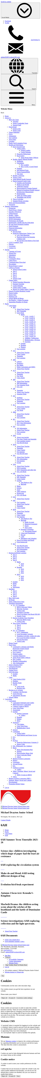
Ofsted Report (13, 213)
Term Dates (12, 139)
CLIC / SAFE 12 (30, 325)
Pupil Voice (12, 645)
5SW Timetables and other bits (26, 470)
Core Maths (20, 724)
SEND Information (15, 219)
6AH (14, 497)
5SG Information (22, 459)
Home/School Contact (16, 266)
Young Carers (17, 177)
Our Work (20, 376)
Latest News (13, 260)
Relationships (21, 194)
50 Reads (12, 600)
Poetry (27, 526)
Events (19, 434)
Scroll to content (6, 2)
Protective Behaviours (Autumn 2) (27, 742)
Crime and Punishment (28, 533)
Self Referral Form (22, 170)
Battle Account (29, 522)
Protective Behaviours (24, 154)
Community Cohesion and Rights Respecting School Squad (23, 647)
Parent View (13, 295)
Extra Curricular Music (24, 755)
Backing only (21, 688)
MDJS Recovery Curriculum (22, 704)
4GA (14, 405)
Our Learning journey (23, 441)
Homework (20, 493)
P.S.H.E (15, 740)
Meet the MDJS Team (24, 620)
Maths (23, 314)
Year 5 (15, 275)
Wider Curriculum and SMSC (26, 367)
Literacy (19, 361)
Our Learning (21, 349)
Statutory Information (11, 206)
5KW (14, 444)
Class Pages (12, 305)
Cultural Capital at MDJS (21, 706)
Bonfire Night (17, 683)
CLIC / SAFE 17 (30, 334)
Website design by (14, 972)
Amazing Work (21, 394)
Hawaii (23, 535)
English (23, 343)
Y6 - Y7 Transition (19, 630)
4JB (14, 388)
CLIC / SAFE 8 (30, 318)
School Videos (13, 697)
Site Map (7, 955)
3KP (14, 307)
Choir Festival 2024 (19, 679)
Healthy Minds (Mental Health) (22, 159)
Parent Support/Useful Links (22, 181)
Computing (16, 731)
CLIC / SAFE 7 (30, 316)
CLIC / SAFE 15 (30, 331)
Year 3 (15, 271)
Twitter (7, 23)
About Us (8, 118)
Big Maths (20, 365)
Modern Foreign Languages (21, 759)
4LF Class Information (24, 423)
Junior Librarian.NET (15, 665)
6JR (14, 473)
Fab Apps (20, 174)
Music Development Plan (25, 749)
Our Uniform (13, 138)
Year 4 (15, 273)
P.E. (14, 739)
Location (11, 141)
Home (7, 116)
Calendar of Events (15, 251)
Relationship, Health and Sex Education (21, 222)
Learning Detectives (19, 656)
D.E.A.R (19, 387)
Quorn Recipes (17, 694)
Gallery (23, 715)
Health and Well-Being (16, 145)
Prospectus (12, 208)
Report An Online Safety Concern (23, 289)
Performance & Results (16, 221)
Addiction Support (22, 186)
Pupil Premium (13, 226)
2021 (22, 565)
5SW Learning (21, 468)
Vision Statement (14, 132)
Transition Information (16, 603)
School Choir (17, 278)
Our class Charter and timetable (26, 439)
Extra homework (22, 542)
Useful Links (21, 611)
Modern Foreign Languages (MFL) (20, 778)
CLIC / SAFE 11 (30, 324)
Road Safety (20, 156)
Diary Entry (28, 527)
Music (15, 748)
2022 (22, 573)
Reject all (4, 998)
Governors (12, 246)
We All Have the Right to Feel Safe (28, 240)
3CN (14, 370)
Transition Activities (23, 612)
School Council (17, 650)
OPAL (15, 777)
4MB (14, 412)
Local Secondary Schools (25, 634)
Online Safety (21, 148)
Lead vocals (20, 686)
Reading (23, 345)
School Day (12, 253)
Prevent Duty (17, 231)
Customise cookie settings (24, 998)
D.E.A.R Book (21, 472)
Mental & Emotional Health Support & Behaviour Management (28, 191)
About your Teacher (23, 392)
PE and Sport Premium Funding (19, 224)
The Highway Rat (26, 482)
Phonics (23, 347)
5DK (14, 435)
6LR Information (22, 549)
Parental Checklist (18, 284)
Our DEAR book (22, 453)
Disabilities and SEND (24, 197)
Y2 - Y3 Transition (19, 605)
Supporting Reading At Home (18, 302)
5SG (14, 455)
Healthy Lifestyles (18, 175)
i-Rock (19, 757)
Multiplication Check (23, 728)
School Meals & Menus (16, 298)
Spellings (19, 398)
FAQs (11, 134)
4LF (14, 419)
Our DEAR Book (22, 443)
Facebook (8, 21)
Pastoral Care (13, 296)
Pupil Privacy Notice (15, 210)
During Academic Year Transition (23, 618)
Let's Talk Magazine (23, 235)
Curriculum (8, 699)
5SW (14, 464)
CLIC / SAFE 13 (30, 327)
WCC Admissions (22, 632)
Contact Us (12, 248)
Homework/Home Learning (17, 553)
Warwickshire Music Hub (25, 753)
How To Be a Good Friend (29, 166)
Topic (18, 490)
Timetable (20, 356)
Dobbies (15, 681)
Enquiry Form (21, 616)
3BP (14, 379)
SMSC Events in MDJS (24, 775)
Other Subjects (21, 491)
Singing (19, 751)
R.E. (14, 766)
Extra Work (20, 313)
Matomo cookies (11, 1041)
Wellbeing (20, 161)
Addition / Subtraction (32, 338)
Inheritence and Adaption (29, 538)
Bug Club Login (14, 598)
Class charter (21, 378)
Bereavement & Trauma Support (27, 188)
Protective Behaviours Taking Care (24, 233)
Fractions (27, 342)
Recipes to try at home (16, 690)
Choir (10, 677)
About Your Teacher (23, 309)
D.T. (14, 737)
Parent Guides (13, 293)
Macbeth (23, 484)
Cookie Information (15, 961)
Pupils (7, 304)
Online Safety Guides (19, 287)
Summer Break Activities (20, 201)
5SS (14, 426)
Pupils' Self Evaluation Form (18, 143)
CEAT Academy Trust (16, 242)
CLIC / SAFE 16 (30, 333)
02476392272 (8, 950)
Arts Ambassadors (18, 663)
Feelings (19, 168)
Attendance (12, 255)
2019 (22, 564)
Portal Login (17, 130)
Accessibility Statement (16, 959)
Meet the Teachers (22, 609)
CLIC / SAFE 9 (30, 320)
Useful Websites (26, 152)
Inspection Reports (14, 217)
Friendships (20, 163)
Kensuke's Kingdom (27, 529)
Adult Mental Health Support (22, 179)
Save (18, 1076)
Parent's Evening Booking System (19, 291)
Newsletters (12, 264)
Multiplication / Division (32, 340)
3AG (14, 351)
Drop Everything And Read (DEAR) (28, 614)
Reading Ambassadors (20, 661)
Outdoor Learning (18, 768)
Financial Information (15, 228)
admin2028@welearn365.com (15, 952)
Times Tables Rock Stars (16, 601)
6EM (14, 509)
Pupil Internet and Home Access (27, 735)
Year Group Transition (20, 623)
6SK (14, 500)
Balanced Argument (31, 524)
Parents (7, 249)
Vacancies (12, 204)
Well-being (16, 587)
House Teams (13, 643)
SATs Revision (13, 672)
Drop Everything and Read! (25, 540)
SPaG (18, 574)
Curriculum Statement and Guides (23, 703)
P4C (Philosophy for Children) (22, 746)
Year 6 (15, 277)
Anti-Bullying (13, 668)
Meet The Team (14, 120)
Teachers (15, 121)
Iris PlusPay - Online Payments (18, 300)
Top (3, 976)
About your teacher (23, 437)
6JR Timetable (21, 477)
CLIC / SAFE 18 (30, 336)
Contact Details (5, 820)
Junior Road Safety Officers (29, 157)
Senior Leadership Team (20, 123)
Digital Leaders (25, 150)
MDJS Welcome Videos (24, 607)
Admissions (12, 136)
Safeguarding (13, 230)
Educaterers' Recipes (19, 695)
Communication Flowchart (17, 262)
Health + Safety (14, 215)
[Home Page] (15, 807)
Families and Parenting (24, 183)
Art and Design (17, 764)
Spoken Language (22, 713)
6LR (14, 544)
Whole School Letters (19, 269)
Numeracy (20, 363)
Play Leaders (25, 165)
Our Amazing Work (23, 385)
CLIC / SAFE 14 (30, 329)
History (15, 760)
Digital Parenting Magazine (21, 282)
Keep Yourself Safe (19, 147)
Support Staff (17, 125)
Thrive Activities (18, 199)
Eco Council (17, 652)
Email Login (17, 129)
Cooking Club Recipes (20, 692)
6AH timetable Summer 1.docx (14, 941)
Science (19, 488)
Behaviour (12, 257)
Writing (19, 719)
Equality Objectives (15, 212)
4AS (14, 396)
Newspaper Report (31, 531)
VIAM (15, 685)
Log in (7, 787)
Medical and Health (23, 185)
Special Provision (22, 639)
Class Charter (21, 354)
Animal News (13, 670)
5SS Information (22, 428)
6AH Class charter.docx (12, 940)
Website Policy (13, 963)
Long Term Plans (18, 708)
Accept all (12, 998)
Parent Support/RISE (23, 172)
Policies (11, 244)
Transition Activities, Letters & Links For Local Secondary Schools (28, 637)
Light (22, 536)
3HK (14, 360)
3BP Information (22, 383)
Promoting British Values (16, 784)
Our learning (21, 452)
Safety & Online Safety (24, 195)
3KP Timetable (21, 311)
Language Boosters (15, 666)
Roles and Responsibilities (17, 203)
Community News (14, 259)
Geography (16, 762)
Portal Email (13, 127)
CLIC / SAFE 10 (30, 322)
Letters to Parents (14, 268)
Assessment (16, 710)
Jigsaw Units (21, 744)
